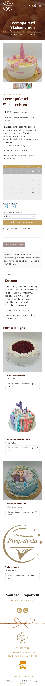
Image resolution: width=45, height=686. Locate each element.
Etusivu (6, 31)
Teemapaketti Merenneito (17, 439)
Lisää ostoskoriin (14, 244)
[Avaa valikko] (39, 5)
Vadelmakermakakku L (16, 375)
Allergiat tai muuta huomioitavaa (17, 228)
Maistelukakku (12, 567)
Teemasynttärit (34, 31)
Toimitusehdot (28, 676)
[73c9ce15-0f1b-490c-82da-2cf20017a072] (22, 62)
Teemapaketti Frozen (15, 503)
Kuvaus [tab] (7, 274)
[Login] (29, 5)
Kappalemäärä (10, 203)
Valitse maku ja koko (12, 213)
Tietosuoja (15, 676)
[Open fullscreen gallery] (40, 80)
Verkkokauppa (18, 31)
